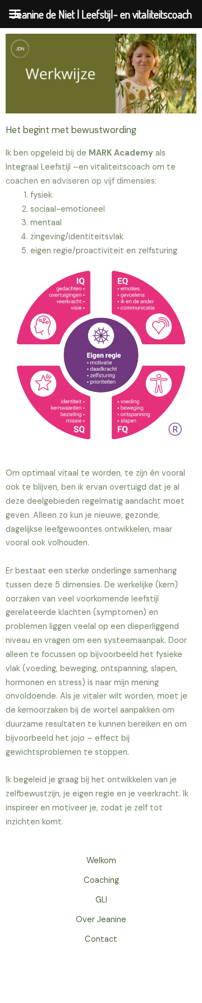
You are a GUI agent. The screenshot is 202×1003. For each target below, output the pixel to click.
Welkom (101, 860)
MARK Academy (121, 153)
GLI (101, 900)
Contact (101, 939)
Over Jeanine (101, 919)
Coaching (101, 880)
